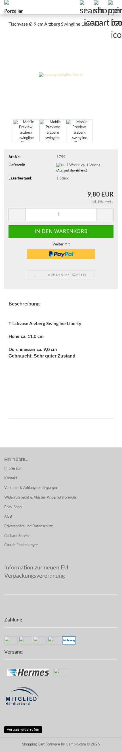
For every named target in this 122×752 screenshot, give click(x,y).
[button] (17, 214)
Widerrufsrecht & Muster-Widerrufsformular (40, 497)
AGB (8, 516)
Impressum (13, 468)
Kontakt (10, 478)
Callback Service (17, 536)
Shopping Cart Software (41, 744)
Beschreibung (24, 304)
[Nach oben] (106, 743)
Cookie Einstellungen (21, 545)
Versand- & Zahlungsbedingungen (31, 488)
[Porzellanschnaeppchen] (11, 7)
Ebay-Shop (13, 507)
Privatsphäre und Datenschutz (28, 526)
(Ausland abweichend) (71, 170)
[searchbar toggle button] (86, 7)
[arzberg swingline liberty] (61, 75)
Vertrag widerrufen (23, 729)
